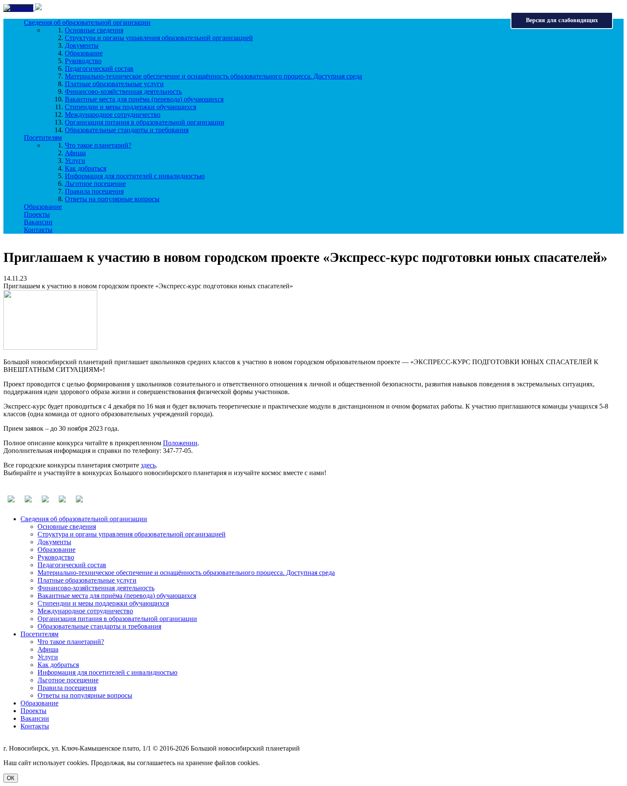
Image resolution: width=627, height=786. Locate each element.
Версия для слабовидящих (562, 20)
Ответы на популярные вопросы (112, 199)
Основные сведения (94, 30)
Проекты (37, 214)
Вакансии (38, 222)
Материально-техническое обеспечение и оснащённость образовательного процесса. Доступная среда (213, 76)
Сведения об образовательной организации (87, 22)
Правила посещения (94, 191)
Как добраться (85, 168)
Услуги (75, 160)
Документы (82, 45)
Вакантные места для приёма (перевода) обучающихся (144, 99)
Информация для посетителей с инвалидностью (135, 176)
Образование (84, 53)
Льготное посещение (95, 183)
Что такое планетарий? (98, 145)
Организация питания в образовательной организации (144, 122)
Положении (180, 443)
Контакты (38, 229)
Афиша (75, 153)
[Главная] (19, 8)
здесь (148, 465)
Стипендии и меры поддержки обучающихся (130, 106)
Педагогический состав (99, 68)
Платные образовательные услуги (114, 83)
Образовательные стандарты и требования (127, 129)
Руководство (83, 60)
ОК (11, 778)
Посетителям (43, 137)
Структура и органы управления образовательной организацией (159, 37)
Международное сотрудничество (112, 114)
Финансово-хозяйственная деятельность (123, 91)
